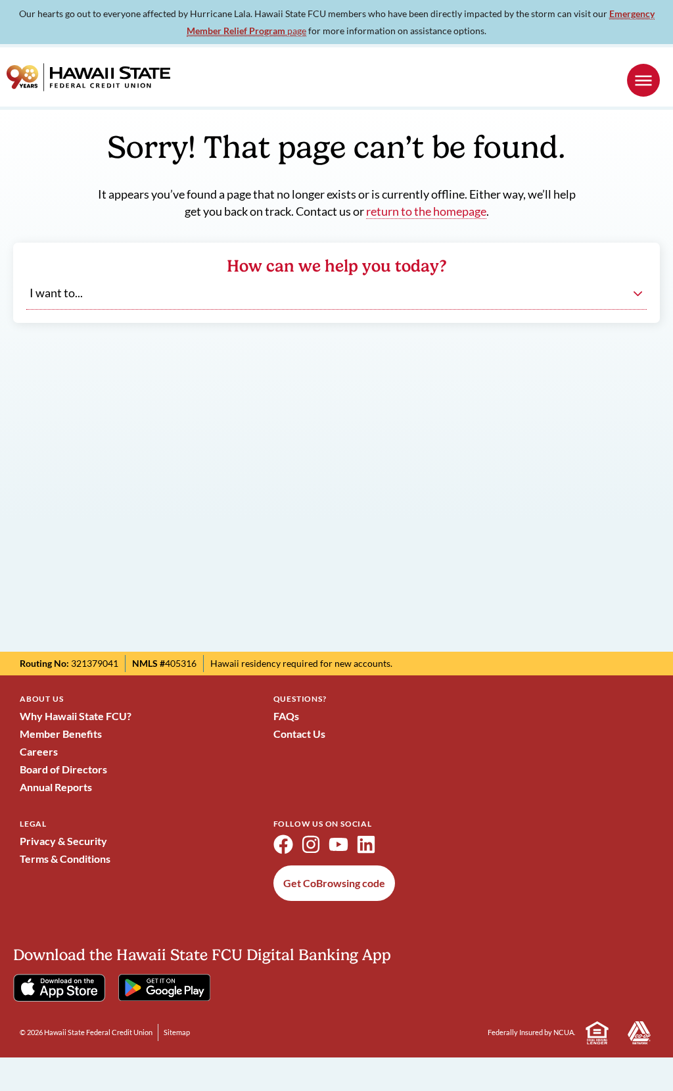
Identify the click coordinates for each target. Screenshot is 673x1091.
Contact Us (299, 733)
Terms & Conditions (65, 858)
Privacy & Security (63, 841)
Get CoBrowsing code (334, 883)
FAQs (286, 716)
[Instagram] (311, 844)
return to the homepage (426, 211)
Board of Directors (63, 769)
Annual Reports (56, 787)
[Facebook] (283, 844)
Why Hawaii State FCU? (75, 716)
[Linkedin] (366, 844)
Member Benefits (61, 733)
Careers (39, 751)
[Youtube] (338, 844)
